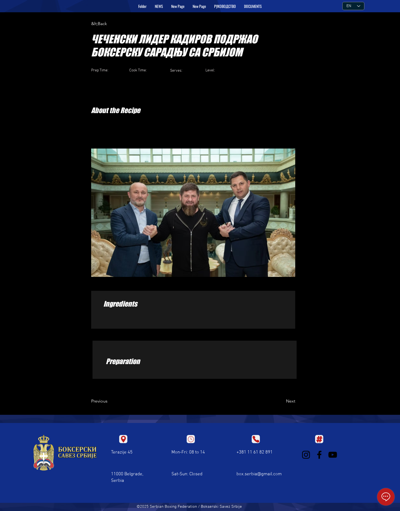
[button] (225, 6)
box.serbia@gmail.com (259, 474)
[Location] (123, 439)
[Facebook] (319, 454)
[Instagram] (306, 454)
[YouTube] (332, 454)
